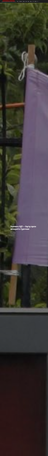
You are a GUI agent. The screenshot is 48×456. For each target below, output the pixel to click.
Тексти (17, 1)
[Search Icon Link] (38, 1)
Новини (24, 1)
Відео (28, 1)
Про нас (31, 1)
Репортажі (20, 1)
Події (26, 1)
